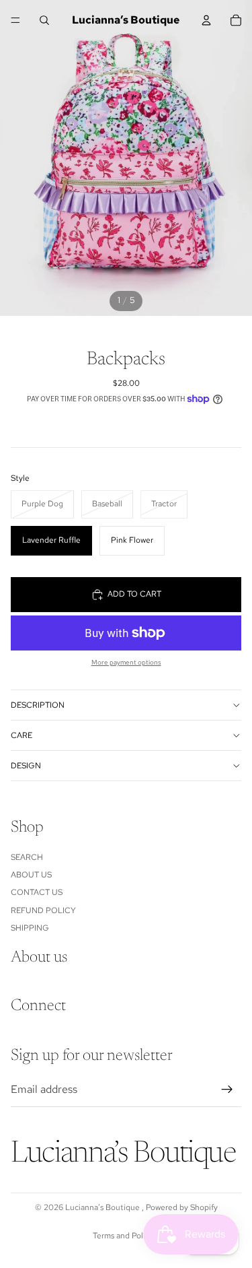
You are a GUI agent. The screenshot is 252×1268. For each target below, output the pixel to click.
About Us (31, 874)
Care (21, 735)
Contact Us (36, 893)
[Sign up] (227, 1089)
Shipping (30, 928)
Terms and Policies (126, 1235)
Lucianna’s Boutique (103, 1207)
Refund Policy (43, 910)
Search (27, 857)
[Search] (44, 20)
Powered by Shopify (182, 1207)
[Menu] (15, 20)
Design (26, 765)
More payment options (126, 662)
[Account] (206, 20)
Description (38, 705)
